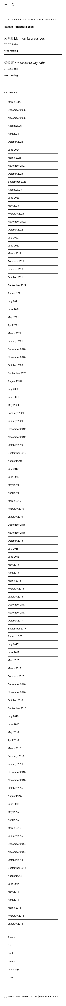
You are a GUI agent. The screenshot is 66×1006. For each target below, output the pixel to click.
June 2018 (13, 556)
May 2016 (13, 732)
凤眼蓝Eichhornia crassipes (24, 38)
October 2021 (15, 277)
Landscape (14, 969)
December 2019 (17, 429)
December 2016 (17, 684)
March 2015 (14, 828)
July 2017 (13, 644)
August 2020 (15, 381)
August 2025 (15, 125)
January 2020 (15, 421)
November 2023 (17, 165)
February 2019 (16, 508)
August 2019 (15, 461)
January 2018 (15, 596)
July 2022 (13, 237)
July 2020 (13, 389)
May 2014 (13, 891)
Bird (10, 945)
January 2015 (15, 836)
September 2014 (17, 867)
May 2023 (13, 205)
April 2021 (13, 325)
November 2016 (17, 692)
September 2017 (17, 628)
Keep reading (11, 50)
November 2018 (17, 532)
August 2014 (15, 875)
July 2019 (13, 469)
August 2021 (15, 293)
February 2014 (16, 915)
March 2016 (14, 748)
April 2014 (13, 899)
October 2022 (15, 229)
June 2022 (13, 245)
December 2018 (17, 524)
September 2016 (17, 708)
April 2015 (13, 820)
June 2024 (13, 149)
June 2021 (13, 309)
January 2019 (15, 516)
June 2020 (13, 397)
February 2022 (16, 261)
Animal (11, 937)
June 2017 (13, 652)
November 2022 (17, 221)
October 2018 (15, 540)
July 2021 (13, 301)
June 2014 (13, 883)
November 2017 (17, 612)
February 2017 (16, 676)
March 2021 (14, 333)
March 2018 (14, 580)
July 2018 (13, 548)
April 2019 (13, 493)
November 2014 (17, 852)
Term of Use (29, 996)
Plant (10, 977)
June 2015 (13, 804)
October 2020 (15, 365)
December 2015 (17, 772)
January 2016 (15, 764)
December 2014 (17, 844)
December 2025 (17, 110)
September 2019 (17, 453)
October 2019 (15, 445)
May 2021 (13, 317)
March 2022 (14, 253)
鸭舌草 (24, 62)
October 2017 (15, 620)
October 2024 (15, 141)
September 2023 (17, 181)
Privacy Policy (49, 996)
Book (11, 953)
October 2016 (15, 700)
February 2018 (16, 588)
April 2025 (13, 133)
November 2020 (17, 357)
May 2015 (13, 812)
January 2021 (15, 341)
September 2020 (17, 373)
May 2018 (13, 564)
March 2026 (14, 102)
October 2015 (15, 788)
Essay (11, 961)
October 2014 (15, 860)
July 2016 (13, 716)
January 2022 (15, 269)
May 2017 (13, 660)
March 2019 (14, 500)
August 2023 (15, 189)
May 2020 (13, 405)
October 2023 (15, 173)
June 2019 (13, 477)
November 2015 (17, 780)
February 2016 (16, 756)
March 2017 (14, 668)
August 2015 (15, 796)
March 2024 (14, 157)
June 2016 (13, 724)
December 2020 (17, 349)
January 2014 (15, 923)
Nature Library (33, 12)
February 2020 (16, 413)
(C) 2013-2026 (12, 996)
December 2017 (17, 604)
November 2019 (17, 437)
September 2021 (17, 285)
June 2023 (13, 197)
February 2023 (16, 213)
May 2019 (13, 485)
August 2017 (15, 636)
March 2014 (14, 907)
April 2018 (13, 572)
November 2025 (17, 118)
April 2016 (13, 740)
